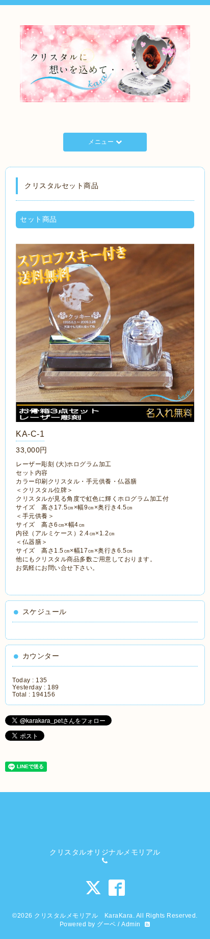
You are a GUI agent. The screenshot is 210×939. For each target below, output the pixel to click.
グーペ (106, 924)
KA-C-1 (30, 434)
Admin (131, 924)
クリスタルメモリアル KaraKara (83, 915)
